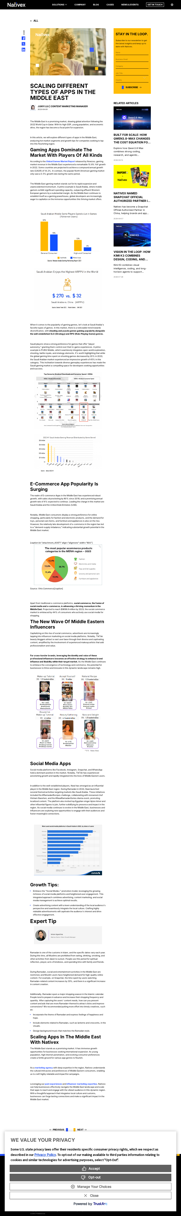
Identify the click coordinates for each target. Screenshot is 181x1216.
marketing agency (44, 1067)
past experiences (53, 1084)
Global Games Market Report (60, 161)
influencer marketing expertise (81, 1084)
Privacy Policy (45, 1155)
